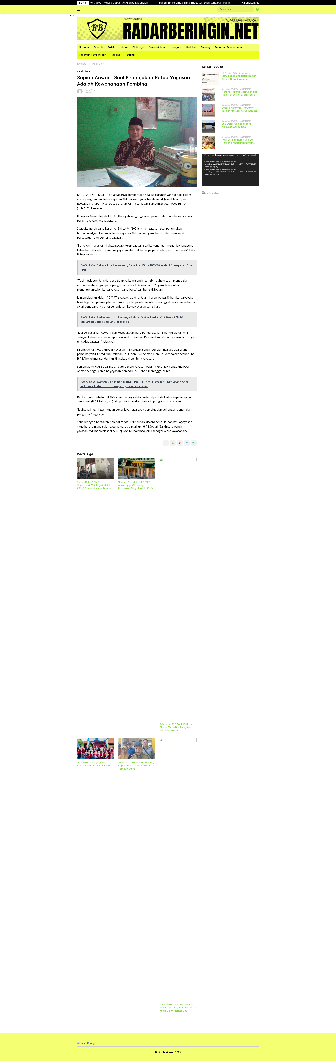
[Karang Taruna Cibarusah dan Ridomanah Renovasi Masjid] (208, 94)
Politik (111, 47)
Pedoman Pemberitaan (228, 47)
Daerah (98, 47)
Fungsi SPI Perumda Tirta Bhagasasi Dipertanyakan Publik (158, 2)
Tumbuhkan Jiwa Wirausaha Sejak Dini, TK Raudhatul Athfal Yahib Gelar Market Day (178, 1007)
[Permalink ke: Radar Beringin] (80, 91)
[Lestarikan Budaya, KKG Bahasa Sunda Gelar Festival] (95, 748)
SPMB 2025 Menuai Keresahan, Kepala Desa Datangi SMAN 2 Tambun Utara (136, 765)
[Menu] (79, 9)
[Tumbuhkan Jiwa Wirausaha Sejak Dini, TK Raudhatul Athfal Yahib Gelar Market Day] (178, 869)
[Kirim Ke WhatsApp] (194, 443)
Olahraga (138, 47)
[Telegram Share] (187, 443)
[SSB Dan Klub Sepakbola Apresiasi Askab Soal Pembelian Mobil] (208, 126)
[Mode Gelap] (257, 9)
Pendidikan (83, 71)
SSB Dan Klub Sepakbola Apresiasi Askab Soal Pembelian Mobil (236, 125)
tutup (72, 15)
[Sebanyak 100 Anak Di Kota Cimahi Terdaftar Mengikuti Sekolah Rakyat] (178, 589)
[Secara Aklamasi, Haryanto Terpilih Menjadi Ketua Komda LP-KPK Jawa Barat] (208, 110)
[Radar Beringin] (168, 28)
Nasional (84, 47)
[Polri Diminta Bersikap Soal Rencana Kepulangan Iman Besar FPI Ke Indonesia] (208, 142)
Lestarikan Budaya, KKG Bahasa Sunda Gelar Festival (93, 764)
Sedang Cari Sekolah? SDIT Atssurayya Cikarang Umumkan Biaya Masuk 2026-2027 (135, 485)
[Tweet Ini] (173, 443)
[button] (250, 9)
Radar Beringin (91, 90)
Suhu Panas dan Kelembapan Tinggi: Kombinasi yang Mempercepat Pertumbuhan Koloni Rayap (239, 77)
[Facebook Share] (166, 443)
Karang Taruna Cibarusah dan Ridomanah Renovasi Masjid (240, 93)
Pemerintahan (157, 47)
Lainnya (174, 47)
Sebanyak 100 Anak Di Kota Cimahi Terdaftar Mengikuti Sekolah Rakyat (176, 727)
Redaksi (191, 47)
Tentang (205, 47)
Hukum (124, 47)
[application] (230, 170)
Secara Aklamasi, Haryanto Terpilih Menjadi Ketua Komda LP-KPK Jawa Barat (239, 109)
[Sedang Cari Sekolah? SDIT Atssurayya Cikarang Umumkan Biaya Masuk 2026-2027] (136, 468)
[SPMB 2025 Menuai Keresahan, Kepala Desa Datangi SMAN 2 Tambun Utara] (136, 748)
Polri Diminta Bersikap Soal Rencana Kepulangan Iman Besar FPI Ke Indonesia (237, 141)
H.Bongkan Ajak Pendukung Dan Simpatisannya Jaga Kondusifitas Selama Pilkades (255, 2)
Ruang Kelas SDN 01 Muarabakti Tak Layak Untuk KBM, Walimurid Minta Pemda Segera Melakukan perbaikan (94, 485)
